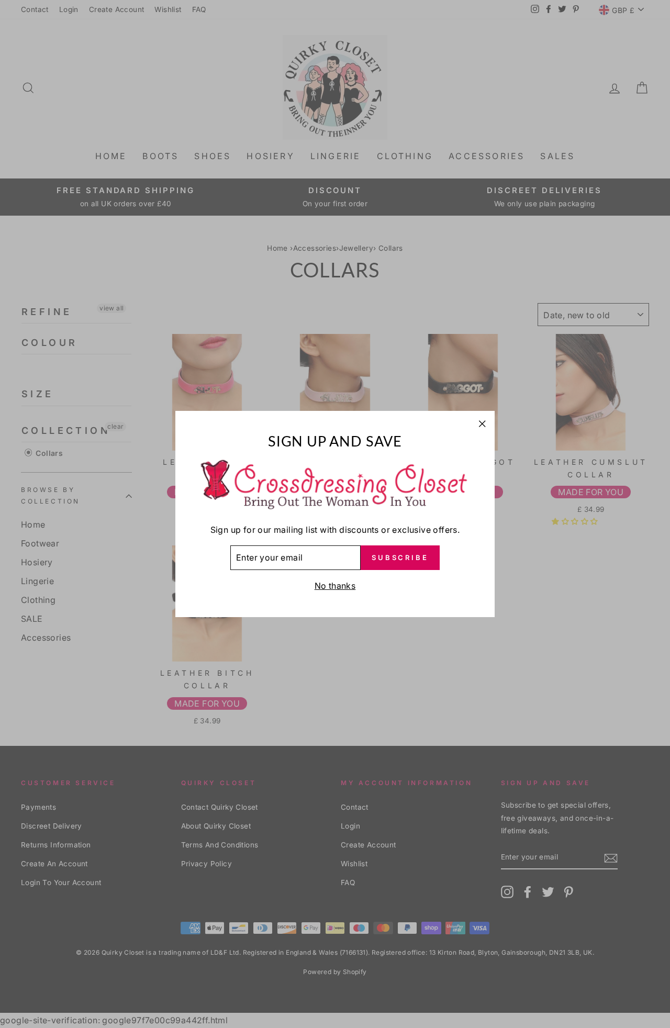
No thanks (335, 585)
